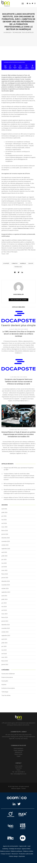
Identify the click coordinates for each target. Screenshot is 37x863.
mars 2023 (4, 657)
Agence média (26, 848)
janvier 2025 (4, 577)
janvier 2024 (4, 621)
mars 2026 (4, 527)
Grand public (4, 681)
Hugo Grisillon (18, 294)
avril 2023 (4, 653)
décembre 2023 (5, 624)
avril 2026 (4, 523)
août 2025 (4, 552)
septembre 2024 (5, 592)
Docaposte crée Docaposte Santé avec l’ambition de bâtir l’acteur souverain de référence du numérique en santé (18, 381)
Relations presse (5, 851)
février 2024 (4, 617)
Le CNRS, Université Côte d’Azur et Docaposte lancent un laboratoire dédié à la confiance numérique (18, 334)
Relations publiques (16, 851)
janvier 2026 (4, 534)
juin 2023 (4, 646)
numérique (23, 263)
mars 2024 (4, 614)
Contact (23, 788)
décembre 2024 (5, 581)
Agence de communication (10, 846)
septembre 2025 (5, 548)
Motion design (13, 856)
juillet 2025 (4, 556)
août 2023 (4, 639)
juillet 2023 (4, 643)
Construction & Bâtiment (8, 673)
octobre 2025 (4, 545)
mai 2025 (4, 563)
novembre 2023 (5, 628)
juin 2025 (4, 559)
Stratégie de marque (15, 848)
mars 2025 (4, 570)
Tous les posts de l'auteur (18, 299)
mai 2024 (4, 606)
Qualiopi (30, 263)
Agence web (22, 846)
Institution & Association (8, 688)
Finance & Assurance (7, 677)
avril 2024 (4, 610)
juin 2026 (4, 516)
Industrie (3, 684)
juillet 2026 (4, 512)
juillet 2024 (4, 599)
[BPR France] (5, 4)
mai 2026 (4, 519)
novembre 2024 (5, 585)
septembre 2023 (5, 635)
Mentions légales (16, 788)
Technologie (17, 32)
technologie (18, 266)
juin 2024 (4, 603)
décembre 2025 (5, 538)
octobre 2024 (4, 588)
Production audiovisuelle (26, 853)
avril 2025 (4, 566)
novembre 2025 (5, 541)
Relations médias (28, 851)
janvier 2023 (4, 664)
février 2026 (4, 530)
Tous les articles (28, 32)
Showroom (15, 853)
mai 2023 (4, 650)
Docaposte (6, 263)
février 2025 (4, 574)
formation (14, 263)
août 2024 (4, 595)
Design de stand (5, 853)
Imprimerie (22, 856)
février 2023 (4, 661)
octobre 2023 (4, 632)
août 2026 (4, 509)
